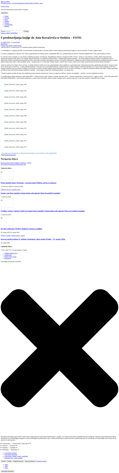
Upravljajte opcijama (10, 453)
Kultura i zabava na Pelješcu (9, 33)
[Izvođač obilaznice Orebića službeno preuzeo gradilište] (7, 225)
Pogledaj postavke (18, 461)
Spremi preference (30, 461)
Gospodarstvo (8, 24)
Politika (6, 21)
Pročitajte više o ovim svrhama (13, 458)
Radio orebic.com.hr (10, 256)
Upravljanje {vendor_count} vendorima (16, 456)
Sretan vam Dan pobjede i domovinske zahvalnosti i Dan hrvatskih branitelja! (30, 193)
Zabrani (9, 461)
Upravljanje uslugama (10, 454)
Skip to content (5, 1)
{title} (6, 464)
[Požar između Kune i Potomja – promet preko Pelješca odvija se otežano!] (7, 179)
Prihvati (3, 461)
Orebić (6, 16)
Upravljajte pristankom (7, 471)
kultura (7, 155)
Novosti (6, 18)
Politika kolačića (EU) (10, 253)
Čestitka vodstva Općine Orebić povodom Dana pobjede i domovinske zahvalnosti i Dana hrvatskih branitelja (43, 211)
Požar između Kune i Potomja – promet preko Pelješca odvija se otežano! (28, 183)
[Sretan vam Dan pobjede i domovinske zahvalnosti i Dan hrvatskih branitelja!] (10, 189)
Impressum (7, 258)
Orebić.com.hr (5, 6)
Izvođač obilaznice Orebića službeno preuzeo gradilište (21, 229)
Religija (6, 26)
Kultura (6, 23)
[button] (59, 348)
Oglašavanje (8, 255)
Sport (6, 19)
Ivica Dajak (16, 42)
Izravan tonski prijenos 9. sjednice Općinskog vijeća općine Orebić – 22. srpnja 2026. (33, 239)
